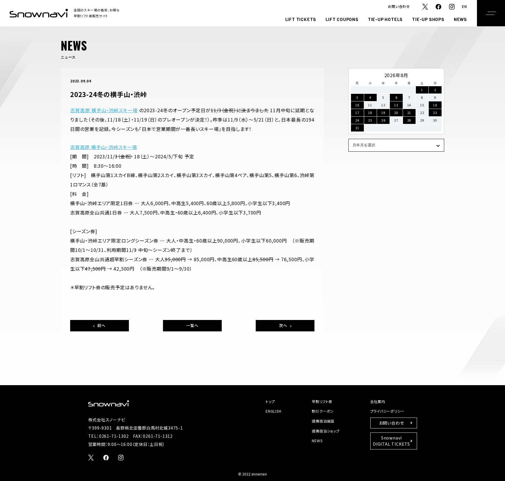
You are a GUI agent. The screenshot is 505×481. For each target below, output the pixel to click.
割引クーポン (323, 411)
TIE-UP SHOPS (428, 20)
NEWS (460, 20)
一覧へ (192, 325)
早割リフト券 (322, 401)
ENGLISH (273, 411)
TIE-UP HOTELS (385, 20)
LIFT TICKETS (301, 20)
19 (383, 112)
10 (357, 105)
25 (370, 120)
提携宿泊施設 (323, 420)
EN (464, 6)
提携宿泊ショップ (325, 430)
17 (357, 112)
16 (435, 105)
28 (409, 120)
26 (383, 120)
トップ (270, 401)
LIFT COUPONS (342, 20)
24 (357, 120)
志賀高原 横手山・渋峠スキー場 (104, 110)
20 (396, 112)
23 (435, 112)
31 (357, 128)
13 (396, 105)
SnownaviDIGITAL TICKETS (391, 441)
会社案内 (377, 401)
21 (409, 112)
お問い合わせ (399, 6)
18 (370, 112)
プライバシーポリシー (387, 411)
